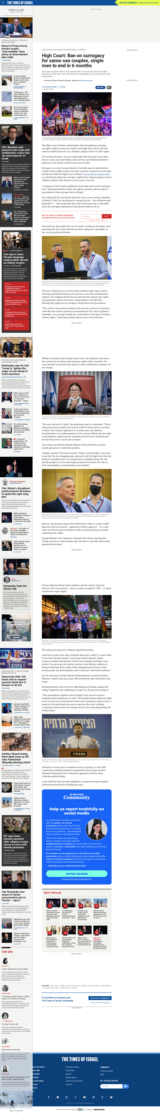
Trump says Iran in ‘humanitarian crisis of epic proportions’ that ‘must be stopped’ (22, 413)
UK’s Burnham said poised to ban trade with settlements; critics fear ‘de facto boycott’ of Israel (69, 942)
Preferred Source (86, 80)
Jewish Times (35, 1070)
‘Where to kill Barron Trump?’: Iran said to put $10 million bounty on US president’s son (84, 941)
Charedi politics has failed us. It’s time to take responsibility (15, 1078)
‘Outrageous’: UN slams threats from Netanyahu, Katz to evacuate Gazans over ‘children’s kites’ (22, 96)
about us (68, 1074)
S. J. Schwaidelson (7, 1021)
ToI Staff (22, 103)
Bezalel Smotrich (105, 986)
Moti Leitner (5, 1074)
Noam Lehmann (19, 793)
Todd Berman (6, 1046)
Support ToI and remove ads (148, 3)
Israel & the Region (37, 1067)
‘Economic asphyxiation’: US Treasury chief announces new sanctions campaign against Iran (22, 444)
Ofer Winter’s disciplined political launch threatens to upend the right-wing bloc (100, 944)
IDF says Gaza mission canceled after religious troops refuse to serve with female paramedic (15, 842)
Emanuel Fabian (18, 88)
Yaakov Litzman (65, 988)
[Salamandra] (99, 1109)
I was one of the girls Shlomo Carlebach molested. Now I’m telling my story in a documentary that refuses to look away (16, 1030)
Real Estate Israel (37, 1081)
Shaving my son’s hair (11, 1049)
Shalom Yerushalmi (15, 483)
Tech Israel (34, 1077)
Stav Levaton (19, 224)
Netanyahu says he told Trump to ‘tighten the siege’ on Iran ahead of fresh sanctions (15, 369)
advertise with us (71, 1077)
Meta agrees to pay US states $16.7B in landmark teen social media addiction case (16, 302)
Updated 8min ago (16, 251)
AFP (16, 103)
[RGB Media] (81, 1109)
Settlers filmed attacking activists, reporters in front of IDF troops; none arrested (100, 914)
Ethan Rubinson (16, 266)
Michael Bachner (50, 87)
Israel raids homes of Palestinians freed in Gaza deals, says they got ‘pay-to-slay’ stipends (22, 787)
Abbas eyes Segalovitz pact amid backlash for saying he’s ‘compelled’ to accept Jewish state (22, 721)
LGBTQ (74, 988)
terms (104, 220)
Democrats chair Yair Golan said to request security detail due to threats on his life (14, 681)
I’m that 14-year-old (10, 1024)
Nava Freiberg (19, 86)
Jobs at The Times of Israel (74, 1081)
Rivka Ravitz (5, 966)
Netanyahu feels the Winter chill (15, 587)
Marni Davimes (6, 993)
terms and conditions (72, 1067)
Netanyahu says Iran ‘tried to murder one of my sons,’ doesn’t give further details (22, 922)
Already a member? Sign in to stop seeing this (76, 879)
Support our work (77, 873)
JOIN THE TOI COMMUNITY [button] (100, 998)
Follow (62, 87)
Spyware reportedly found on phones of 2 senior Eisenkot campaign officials (22, 707)
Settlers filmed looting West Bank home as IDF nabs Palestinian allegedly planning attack (16, 758)
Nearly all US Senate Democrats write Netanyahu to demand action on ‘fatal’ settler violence (22, 182)
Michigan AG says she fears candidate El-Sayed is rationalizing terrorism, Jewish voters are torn (16, 289)
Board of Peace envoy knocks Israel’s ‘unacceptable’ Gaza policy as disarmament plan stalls (15, 51)
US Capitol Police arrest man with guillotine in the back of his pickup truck (16, 314)
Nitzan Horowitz (94, 986)
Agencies (27, 403)
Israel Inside (54, 986)
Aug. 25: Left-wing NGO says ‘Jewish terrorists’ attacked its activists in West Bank (22, 201)
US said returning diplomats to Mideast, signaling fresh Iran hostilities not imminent (22, 428)
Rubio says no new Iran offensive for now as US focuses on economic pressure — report (21, 397)
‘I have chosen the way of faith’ (15, 969)
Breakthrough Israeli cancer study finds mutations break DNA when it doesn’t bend (83, 915)
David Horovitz (16, 581)
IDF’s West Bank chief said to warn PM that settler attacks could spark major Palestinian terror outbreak (21, 216)
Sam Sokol (18, 524)
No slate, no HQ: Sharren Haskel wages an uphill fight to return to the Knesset (19, 531)
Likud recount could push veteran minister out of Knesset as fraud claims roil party (21, 545)
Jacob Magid (7, 60)
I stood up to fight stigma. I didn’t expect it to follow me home (15, 997)
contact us (69, 1084)
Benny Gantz (55, 988)
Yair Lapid (46, 988)
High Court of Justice (73, 986)
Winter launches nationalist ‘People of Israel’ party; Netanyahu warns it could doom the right (53, 915)
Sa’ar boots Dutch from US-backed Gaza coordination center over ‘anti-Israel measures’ (21, 111)
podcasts (33, 1088)
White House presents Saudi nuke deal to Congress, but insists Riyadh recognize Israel (52, 942)
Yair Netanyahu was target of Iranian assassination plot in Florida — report (14, 896)
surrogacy (62, 986)
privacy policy (70, 1070)
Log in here (106, 1002)
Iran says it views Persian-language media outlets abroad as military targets (15, 258)
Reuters (17, 190)
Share (101, 87)
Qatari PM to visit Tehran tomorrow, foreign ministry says (14, 326)
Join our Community (128, 3)
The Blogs (34, 1084)
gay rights (84, 986)
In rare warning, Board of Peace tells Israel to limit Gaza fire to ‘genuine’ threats (22, 80)
